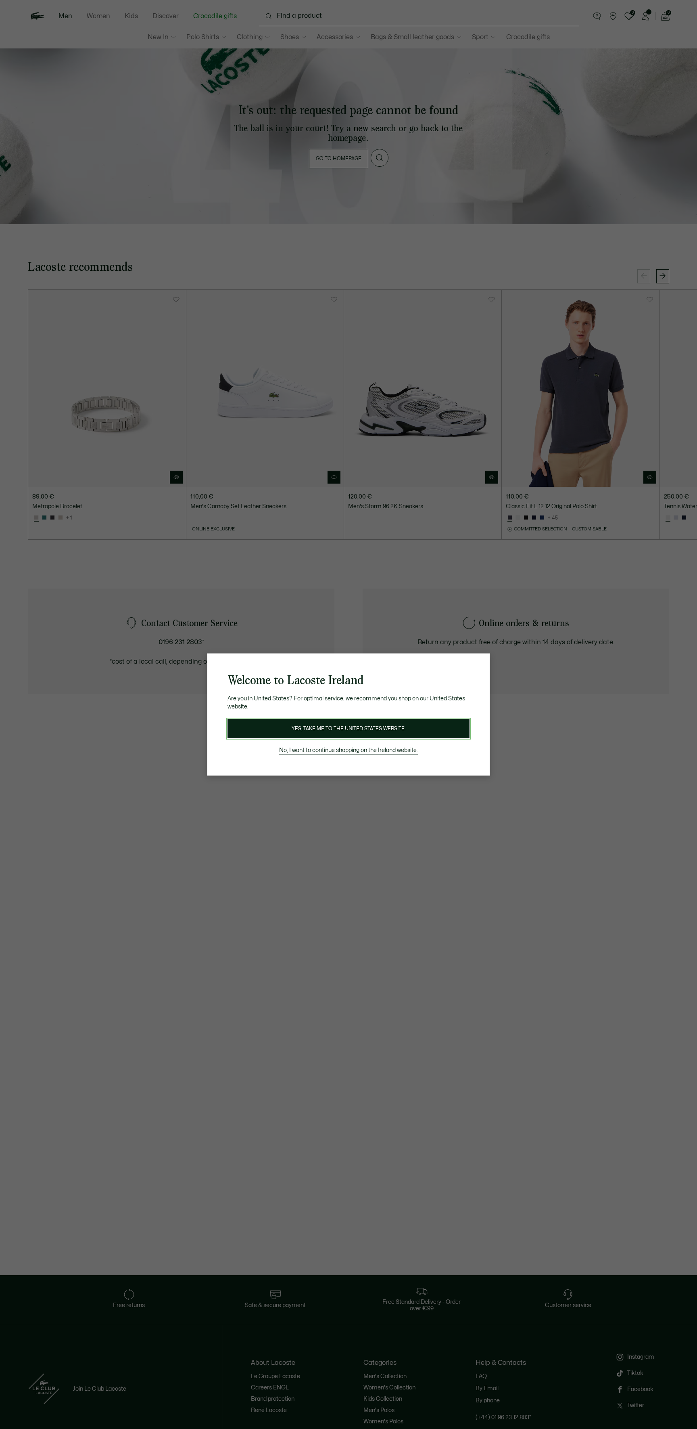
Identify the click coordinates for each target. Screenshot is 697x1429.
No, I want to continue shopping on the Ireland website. (348, 750)
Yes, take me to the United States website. (348, 728)
